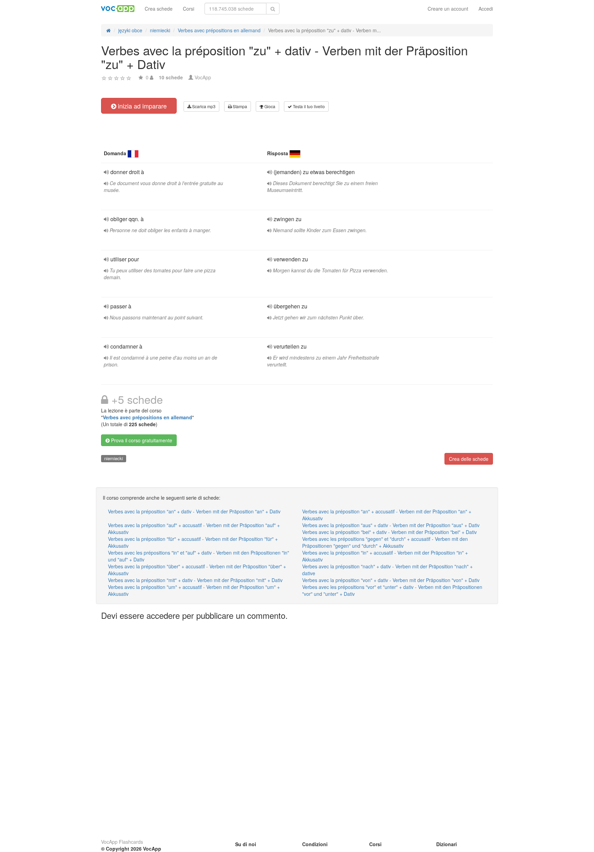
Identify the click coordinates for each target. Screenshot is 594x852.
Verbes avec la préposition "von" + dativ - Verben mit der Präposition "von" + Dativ (391, 580)
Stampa (239, 106)
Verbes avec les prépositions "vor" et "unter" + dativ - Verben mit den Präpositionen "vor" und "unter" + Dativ (392, 590)
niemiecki (113, 458)
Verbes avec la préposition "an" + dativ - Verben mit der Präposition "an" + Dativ (194, 511)
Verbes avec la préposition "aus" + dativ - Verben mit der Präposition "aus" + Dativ (391, 525)
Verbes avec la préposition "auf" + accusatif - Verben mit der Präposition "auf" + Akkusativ (194, 528)
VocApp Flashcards (122, 841)
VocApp (203, 77)
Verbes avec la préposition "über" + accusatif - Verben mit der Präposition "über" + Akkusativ (197, 570)
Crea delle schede (468, 458)
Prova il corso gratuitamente (141, 440)
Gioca (269, 106)
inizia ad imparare (141, 105)
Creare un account (448, 8)
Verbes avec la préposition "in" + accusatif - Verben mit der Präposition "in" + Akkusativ (385, 556)
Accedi (485, 8)
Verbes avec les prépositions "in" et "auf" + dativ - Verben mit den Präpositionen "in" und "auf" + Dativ (198, 556)
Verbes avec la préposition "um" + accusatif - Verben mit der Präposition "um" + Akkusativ (194, 590)
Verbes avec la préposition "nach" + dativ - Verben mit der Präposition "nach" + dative (387, 570)
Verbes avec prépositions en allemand (147, 417)
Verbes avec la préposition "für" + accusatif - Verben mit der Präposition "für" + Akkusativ (193, 542)
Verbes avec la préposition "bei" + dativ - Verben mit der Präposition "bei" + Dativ (389, 532)
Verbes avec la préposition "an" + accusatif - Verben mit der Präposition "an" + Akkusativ (386, 515)
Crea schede (159, 8)
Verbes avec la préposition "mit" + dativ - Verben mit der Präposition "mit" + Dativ (195, 580)
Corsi (188, 8)
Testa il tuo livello (308, 106)
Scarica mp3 (203, 106)
